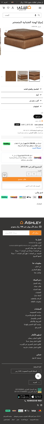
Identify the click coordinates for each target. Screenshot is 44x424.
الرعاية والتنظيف (36, 298)
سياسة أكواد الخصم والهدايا (32, 324)
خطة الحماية (37, 289)
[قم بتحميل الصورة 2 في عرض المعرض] (22, 76)
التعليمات (38, 292)
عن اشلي (38, 266)
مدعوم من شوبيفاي (18, 416)
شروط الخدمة (24, 419)
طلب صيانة (37, 286)
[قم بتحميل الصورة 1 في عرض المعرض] (34, 76)
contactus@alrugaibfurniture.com (19, 245)
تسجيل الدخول (36, 358)
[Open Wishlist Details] (8, 8)
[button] (35, 15)
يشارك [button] (39, 204)
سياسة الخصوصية (35, 312)
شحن (18, 419)
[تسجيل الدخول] (12, 8)
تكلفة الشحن (33, 133)
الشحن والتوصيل (36, 318)
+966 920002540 (34, 401)
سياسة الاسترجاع (8, 416)
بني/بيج (38, 116)
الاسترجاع (38, 327)
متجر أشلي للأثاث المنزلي (29, 416)
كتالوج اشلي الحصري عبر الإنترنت (30, 344)
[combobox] (22, 15)
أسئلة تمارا (37, 295)
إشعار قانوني (7, 419)
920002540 (32, 243)
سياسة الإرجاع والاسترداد (33, 315)
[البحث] (39, 15)
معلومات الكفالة (36, 302)
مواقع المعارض (36, 270)
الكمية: (40, 171)
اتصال (13, 419)
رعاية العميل (37, 283)
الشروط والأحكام (35, 321)
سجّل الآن (35, 233)
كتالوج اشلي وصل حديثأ (33, 341)
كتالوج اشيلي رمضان (34, 338)
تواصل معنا (37, 273)
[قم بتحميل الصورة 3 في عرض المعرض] (10, 76)
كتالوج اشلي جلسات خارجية (32, 347)
